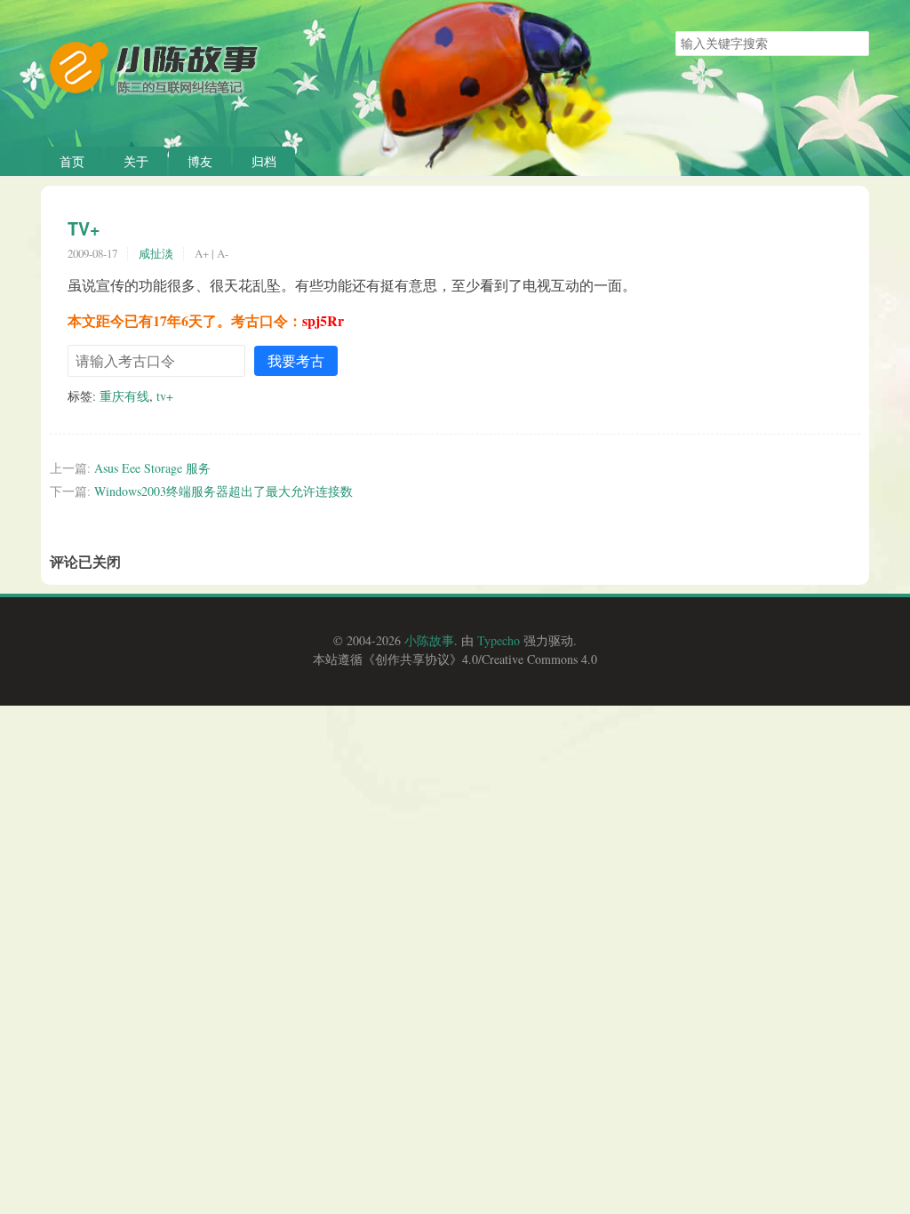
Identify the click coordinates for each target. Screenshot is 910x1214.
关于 (136, 161)
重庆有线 (124, 395)
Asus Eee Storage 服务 (152, 467)
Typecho (498, 640)
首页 (72, 161)
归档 (263, 161)
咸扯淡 (156, 253)
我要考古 (295, 360)
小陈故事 (429, 640)
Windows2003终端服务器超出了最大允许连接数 (223, 491)
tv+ (164, 395)
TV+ (84, 228)
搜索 (855, 43)
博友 (200, 161)
